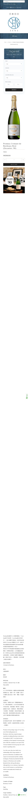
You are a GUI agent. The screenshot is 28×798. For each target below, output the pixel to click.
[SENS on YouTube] (13, 14)
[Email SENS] (18, 14)
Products (9, 42)
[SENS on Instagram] (15, 14)
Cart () (13, 7)
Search (14, 89)
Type (6, 61)
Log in (8, 7)
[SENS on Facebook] (10, 14)
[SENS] (14, 24)
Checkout (18, 7)
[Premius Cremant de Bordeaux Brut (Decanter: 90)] (14, 117)
